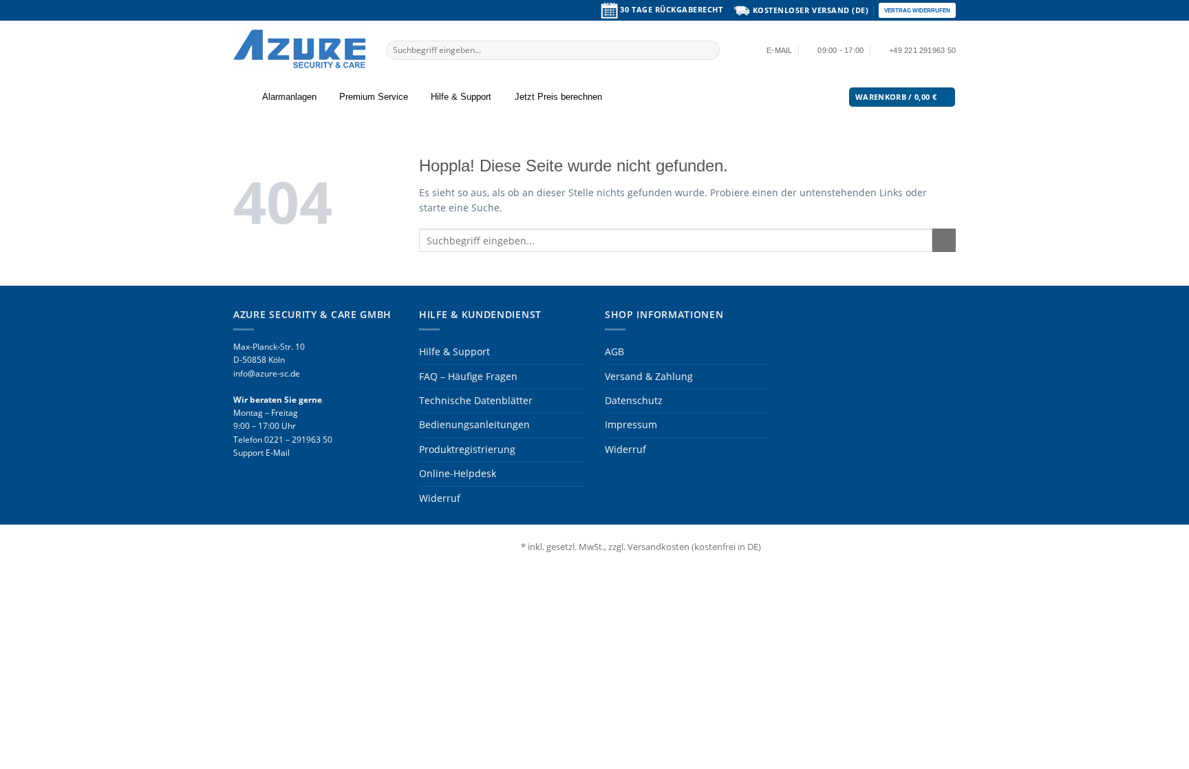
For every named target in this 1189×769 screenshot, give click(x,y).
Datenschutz (634, 400)
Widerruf (439, 498)
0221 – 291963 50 (298, 439)
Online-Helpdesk (457, 473)
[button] (241, 97)
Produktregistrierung (467, 449)
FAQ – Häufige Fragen (468, 376)
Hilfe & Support (461, 97)
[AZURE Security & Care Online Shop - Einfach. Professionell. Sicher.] (299, 50)
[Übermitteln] (709, 50)
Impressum (631, 424)
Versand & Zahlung (649, 376)
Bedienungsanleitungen (474, 424)
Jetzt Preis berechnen (558, 97)
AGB (614, 351)
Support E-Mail (261, 453)
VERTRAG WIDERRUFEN (917, 10)
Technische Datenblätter (476, 400)
